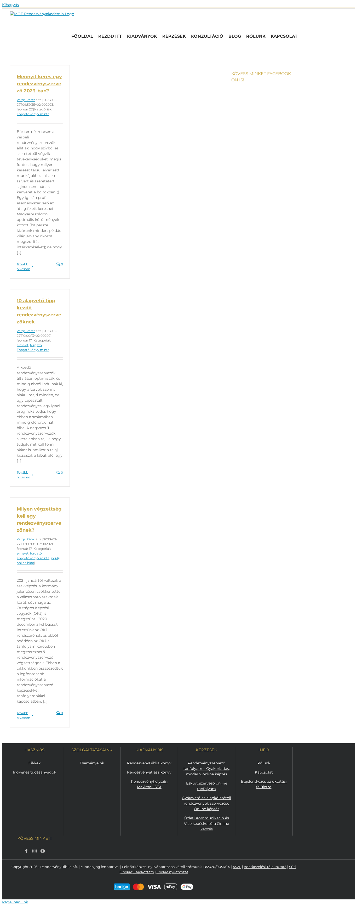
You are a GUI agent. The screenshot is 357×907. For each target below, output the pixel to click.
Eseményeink (92, 763)
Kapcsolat (264, 772)
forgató (36, 345)
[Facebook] (26, 851)
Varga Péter (26, 100)
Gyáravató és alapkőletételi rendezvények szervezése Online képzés (206, 803)
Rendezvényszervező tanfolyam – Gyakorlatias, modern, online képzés (206, 768)
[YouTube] (43, 851)
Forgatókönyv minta (33, 114)
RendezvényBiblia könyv (149, 763)
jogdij (55, 558)
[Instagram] (34, 851)
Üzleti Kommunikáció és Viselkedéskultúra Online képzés (206, 823)
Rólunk (263, 763)
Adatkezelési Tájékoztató (265, 867)
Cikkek (34, 763)
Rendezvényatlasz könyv (149, 772)
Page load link (15, 902)
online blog (25, 563)
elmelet (22, 345)
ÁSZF (237, 867)
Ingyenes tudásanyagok (34, 772)
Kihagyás (10, 4)
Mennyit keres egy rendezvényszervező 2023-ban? (39, 84)
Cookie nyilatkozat (172, 872)
